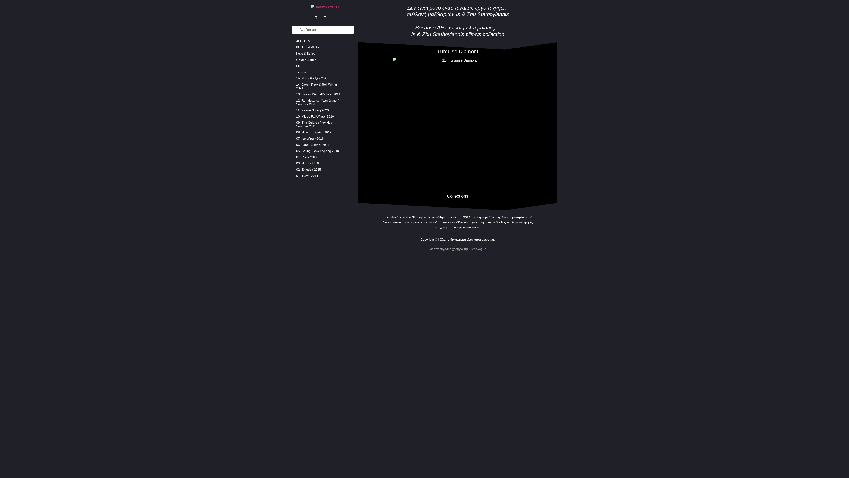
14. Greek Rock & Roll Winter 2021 (316, 86)
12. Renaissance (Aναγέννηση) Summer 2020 (318, 102)
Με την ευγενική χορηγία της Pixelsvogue (457, 249)
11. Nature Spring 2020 (312, 110)
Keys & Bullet (305, 53)
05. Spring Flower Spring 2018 (317, 151)
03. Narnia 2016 (307, 163)
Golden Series (306, 60)
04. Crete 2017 (306, 157)
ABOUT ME (304, 41)
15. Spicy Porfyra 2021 (312, 78)
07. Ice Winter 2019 (310, 138)
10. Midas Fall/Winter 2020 (315, 116)
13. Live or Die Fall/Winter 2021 (318, 94)
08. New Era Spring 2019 (313, 132)
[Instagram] (325, 17)
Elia (298, 66)
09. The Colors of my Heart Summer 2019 (315, 124)
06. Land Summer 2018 (312, 144)
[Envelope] (334, 17)
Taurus (301, 72)
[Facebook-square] (315, 17)
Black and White (307, 47)
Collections (457, 196)
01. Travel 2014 (307, 175)
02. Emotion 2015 (308, 169)
